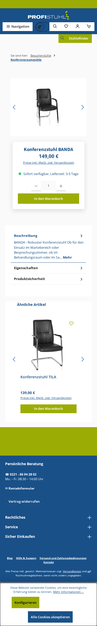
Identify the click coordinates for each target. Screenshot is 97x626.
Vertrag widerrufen (24, 501)
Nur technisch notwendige (65, 602)
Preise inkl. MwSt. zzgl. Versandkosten (48, 162)
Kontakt (48, 562)
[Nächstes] (82, 107)
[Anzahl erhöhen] (61, 186)
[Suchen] (55, 26)
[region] (48, 107)
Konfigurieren (25, 602)
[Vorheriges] (14, 107)
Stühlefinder (78, 38)
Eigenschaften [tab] (26, 268)
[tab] (48, 246)
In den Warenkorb (48, 198)
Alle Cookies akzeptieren (50, 617)
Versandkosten (72, 571)
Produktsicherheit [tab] (29, 278)
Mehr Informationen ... (68, 592)
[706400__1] (48, 107)
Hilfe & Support (26, 558)
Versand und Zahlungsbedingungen (63, 558)
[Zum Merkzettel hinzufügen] (71, 324)
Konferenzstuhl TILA (38, 377)
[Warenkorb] (88, 26)
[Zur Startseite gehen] (48, 15)
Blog (10, 558)
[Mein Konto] (77, 26)
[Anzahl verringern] (36, 186)
